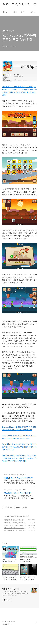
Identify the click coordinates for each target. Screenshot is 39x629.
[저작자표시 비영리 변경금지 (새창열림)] (25, 507)
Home (4, 12)
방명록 (23, 12)
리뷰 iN (6, 516)
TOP (35, 622)
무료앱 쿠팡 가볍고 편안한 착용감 (18, 478)
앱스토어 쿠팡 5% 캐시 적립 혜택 (18, 493)
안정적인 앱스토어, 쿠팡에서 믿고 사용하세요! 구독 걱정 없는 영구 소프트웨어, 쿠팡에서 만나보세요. (19, 497)
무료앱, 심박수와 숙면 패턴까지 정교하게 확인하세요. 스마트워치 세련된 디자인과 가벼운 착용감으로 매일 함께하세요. (18, 482)
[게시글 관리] (11, 507)
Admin (33, 12)
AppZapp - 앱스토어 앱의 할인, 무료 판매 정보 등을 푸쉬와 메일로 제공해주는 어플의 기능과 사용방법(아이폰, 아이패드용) (19, 458)
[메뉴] (35, 4)
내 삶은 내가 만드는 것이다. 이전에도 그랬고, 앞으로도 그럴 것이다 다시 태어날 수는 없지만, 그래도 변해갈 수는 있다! (15, 593)
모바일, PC (13, 516)
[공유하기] (8, 507)
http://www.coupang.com (13, 474)
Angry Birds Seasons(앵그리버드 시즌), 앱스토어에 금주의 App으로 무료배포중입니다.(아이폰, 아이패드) (19, 447)
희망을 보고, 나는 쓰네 (16, 4)
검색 (30, 4)
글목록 (14, 12)
